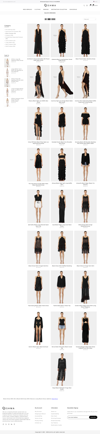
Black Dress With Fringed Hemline (38, 265)
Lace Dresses (10, 40)
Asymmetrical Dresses (13, 31)
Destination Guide (56, 425)
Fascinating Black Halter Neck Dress (38, 305)
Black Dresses (10, 33)
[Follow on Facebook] (3, 424)
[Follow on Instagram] (8, 424)
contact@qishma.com (10, 1)
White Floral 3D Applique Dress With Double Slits (17, 80)
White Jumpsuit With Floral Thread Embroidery (17, 100)
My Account (38, 411)
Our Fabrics (54, 422)
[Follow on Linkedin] (11, 424)
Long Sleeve (10, 42)
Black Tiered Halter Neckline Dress (85, 58)
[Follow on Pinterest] (14, 424)
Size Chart (54, 416)
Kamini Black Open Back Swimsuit (38, 346)
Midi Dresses (10, 46)
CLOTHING (38, 9)
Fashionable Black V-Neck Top (61, 305)
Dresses (9, 35)
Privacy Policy (39, 420)
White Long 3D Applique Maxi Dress (17, 60)
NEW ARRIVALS (27, 9)
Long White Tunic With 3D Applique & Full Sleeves (17, 70)
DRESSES (46, 9)
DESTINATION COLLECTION (59, 9)
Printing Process (56, 418)
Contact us (38, 422)
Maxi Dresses (10, 44)
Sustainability (55, 413)
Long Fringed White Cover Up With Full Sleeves (17, 90)
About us (53, 411)
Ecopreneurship (55, 420)
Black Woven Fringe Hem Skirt (85, 265)
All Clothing (10, 29)
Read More (55, 398)
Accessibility (38, 416)
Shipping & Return (40, 413)
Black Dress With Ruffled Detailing (62, 265)
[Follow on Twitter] (6, 424)
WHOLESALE (73, 9)
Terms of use (38, 418)
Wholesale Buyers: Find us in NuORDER (50, 1)
